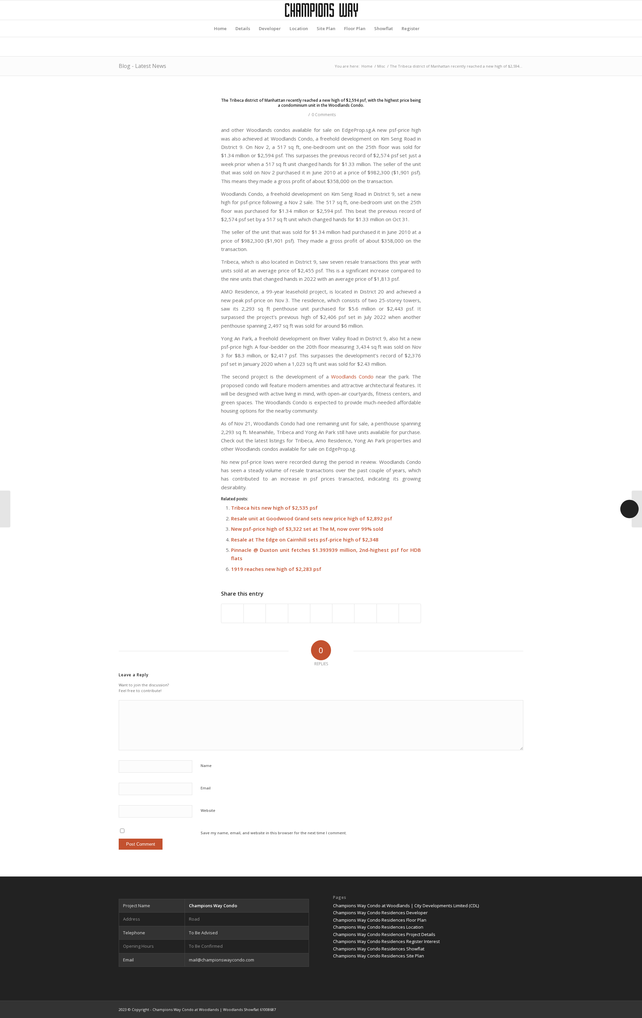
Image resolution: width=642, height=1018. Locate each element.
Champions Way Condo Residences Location (378, 927)
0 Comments (324, 114)
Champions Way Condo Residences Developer (380, 913)
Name (206, 765)
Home (366, 66)
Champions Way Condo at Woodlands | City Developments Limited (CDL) (406, 906)
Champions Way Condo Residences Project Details (384, 934)
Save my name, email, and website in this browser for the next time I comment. (274, 832)
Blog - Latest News (142, 66)
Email (206, 787)
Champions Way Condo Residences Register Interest (386, 941)
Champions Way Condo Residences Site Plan (378, 956)
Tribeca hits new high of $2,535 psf (274, 507)
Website (208, 810)
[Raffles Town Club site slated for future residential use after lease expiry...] (5, 509)
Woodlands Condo (352, 376)
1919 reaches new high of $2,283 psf (276, 569)
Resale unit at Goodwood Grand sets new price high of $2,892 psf (311, 518)
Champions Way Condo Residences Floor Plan (379, 920)
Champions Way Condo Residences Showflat (378, 949)
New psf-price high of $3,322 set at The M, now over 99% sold (307, 528)
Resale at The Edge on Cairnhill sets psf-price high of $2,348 (305, 539)
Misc (381, 66)
